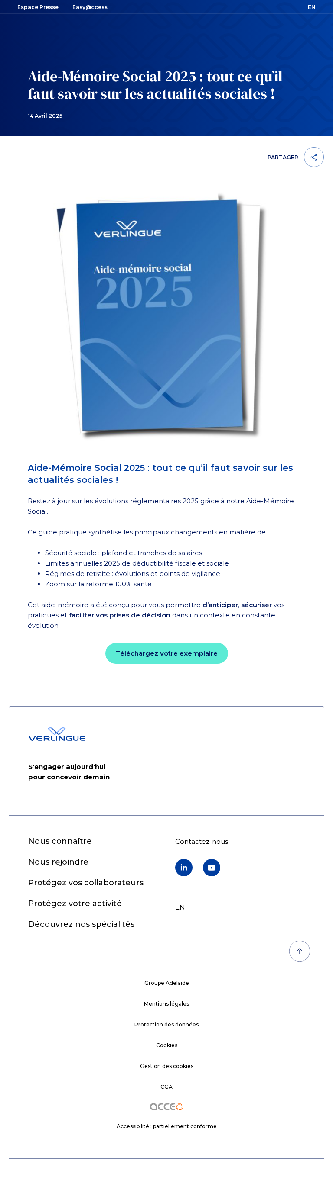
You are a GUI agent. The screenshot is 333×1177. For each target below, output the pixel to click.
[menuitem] (60, 841)
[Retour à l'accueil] (56, 734)
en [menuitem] (180, 907)
